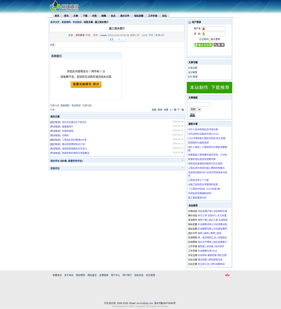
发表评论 (55, 168)
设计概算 (192, 72)
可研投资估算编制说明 (199, 193)
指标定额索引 (220, 242)
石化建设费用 (220, 229)
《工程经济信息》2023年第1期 (204, 189)
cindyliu (103, 35)
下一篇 (180, 109)
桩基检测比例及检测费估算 (202, 159)
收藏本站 (57, 275)
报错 (160, 109)
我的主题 (222, 255)
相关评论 (55, 161)
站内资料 (219, 246)
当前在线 (138, 275)
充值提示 (222, 237)
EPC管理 (192, 77)
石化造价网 (110, 303)
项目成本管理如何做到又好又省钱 (205, 163)
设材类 (209, 246)
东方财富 (222, 215)
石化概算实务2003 (207, 251)
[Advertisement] (140, 290)
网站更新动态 (216, 259)
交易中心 (212, 215)
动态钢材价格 (220, 211)
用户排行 (127, 275)
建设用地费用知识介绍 (73, 144)
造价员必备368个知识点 (74, 122)
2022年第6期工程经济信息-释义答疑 (206, 138)
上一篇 (173, 109)
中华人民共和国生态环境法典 (203, 129)
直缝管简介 (67, 126)
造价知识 (55, 122)
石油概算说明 (205, 229)
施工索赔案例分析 (197, 197)
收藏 (166, 109)
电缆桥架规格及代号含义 (74, 148)
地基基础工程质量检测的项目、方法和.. (208, 155)
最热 (206, 233)
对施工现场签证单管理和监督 (203, 184)
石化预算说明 (220, 224)
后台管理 (150, 275)
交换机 (65, 135)
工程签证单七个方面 (198, 180)
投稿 (154, 109)
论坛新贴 (202, 255)
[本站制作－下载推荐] (209, 92)
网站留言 (92, 275)
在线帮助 (223, 220)
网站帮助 (80, 275)
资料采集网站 (218, 264)
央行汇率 (202, 215)
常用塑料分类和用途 (198, 142)
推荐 (212, 233)
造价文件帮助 (205, 242)
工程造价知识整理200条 (74, 140)
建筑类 (201, 246)
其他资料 (66, 22)
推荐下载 (202, 220)
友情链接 (103, 275)
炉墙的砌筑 (67, 131)
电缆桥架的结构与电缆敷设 (75, 153)
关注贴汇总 (203, 264)
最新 (200, 233)
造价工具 (213, 220)
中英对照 (192, 68)
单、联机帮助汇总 (207, 237)
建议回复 (202, 259)
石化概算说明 (205, 224)
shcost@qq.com (144, 303)
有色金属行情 (205, 211)
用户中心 (115, 275)
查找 (219, 233)
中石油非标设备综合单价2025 (203, 134)
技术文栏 (55, 22)
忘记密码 (203, 39)
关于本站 (68, 275)
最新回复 (212, 255)
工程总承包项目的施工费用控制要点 (206, 168)
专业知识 (77, 22)
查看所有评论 (75, 161)
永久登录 (215, 39)
